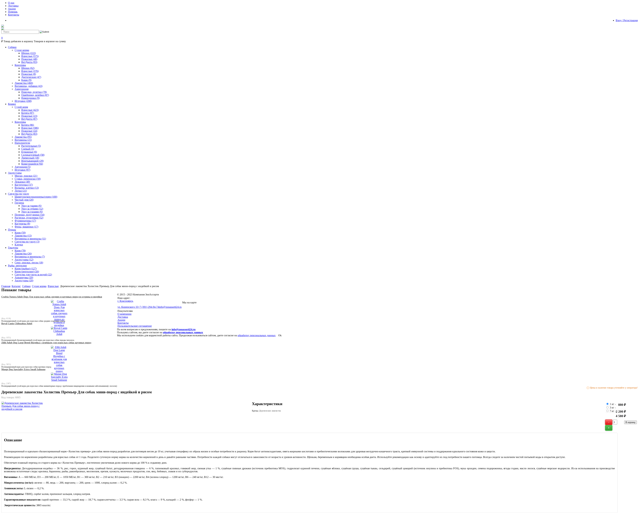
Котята (27, 113)
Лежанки (22, 181)
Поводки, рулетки (34, 92)
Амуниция (22, 166)
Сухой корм (21, 107)
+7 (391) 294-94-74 (148, 307)
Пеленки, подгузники (29, 214)
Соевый (27, 148)
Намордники (30, 98)
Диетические (31, 77)
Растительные (31, 145)
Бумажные (29, 151)
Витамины (23, 139)
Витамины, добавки (28, 86)
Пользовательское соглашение (134, 325)
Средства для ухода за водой (33, 274)
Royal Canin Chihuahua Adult (16, 323)
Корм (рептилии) (27, 271)
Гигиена (19, 202)
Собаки (26, 286)
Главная (5, 286)
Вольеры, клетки (27, 187)
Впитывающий (32, 160)
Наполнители (22, 142)
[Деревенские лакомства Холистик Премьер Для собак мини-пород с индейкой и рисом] (22, 409)
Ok (280, 335)
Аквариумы (24, 277)
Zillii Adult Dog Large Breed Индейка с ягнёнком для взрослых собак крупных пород (46, 342)
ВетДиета (29, 62)
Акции (121, 320)
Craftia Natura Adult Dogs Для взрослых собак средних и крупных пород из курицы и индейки (51, 297)
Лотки (21, 190)
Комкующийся (32, 163)
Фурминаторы (25, 220)
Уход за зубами (32, 208)
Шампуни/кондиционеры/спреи (36, 196)
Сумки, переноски (28, 178)
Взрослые (30, 56)
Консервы (20, 65)
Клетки (19, 244)
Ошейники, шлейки (35, 95)
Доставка (122, 317)
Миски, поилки (26, 175)
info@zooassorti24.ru (170, 307)
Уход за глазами (32, 211)
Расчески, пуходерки (29, 217)
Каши (26, 80)
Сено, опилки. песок (29, 262)
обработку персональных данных (183, 332)
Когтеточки (24, 184)
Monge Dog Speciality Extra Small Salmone (23, 369)
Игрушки (23, 101)
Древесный (30, 157)
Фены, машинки (26, 226)
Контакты (123, 322)
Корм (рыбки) (26, 268)
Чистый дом (24, 199)
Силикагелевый (32, 154)
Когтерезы (22, 223)
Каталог (16, 286)
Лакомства (24, 83)
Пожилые (29, 59)
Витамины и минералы (30, 238)
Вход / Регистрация (627, 20)
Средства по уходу (27, 241)
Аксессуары (24, 259)
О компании (124, 314)
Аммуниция (21, 89)
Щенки (28, 53)
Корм (20, 232)
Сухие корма (22, 50)
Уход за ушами (31, 205)
